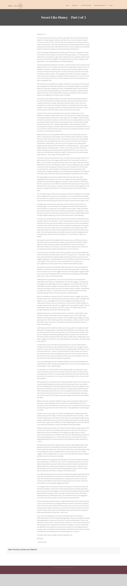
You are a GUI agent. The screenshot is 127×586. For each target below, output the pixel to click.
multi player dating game (49, 52)
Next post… (40, 538)
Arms (68, 503)
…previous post (41, 542)
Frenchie (72, 52)
